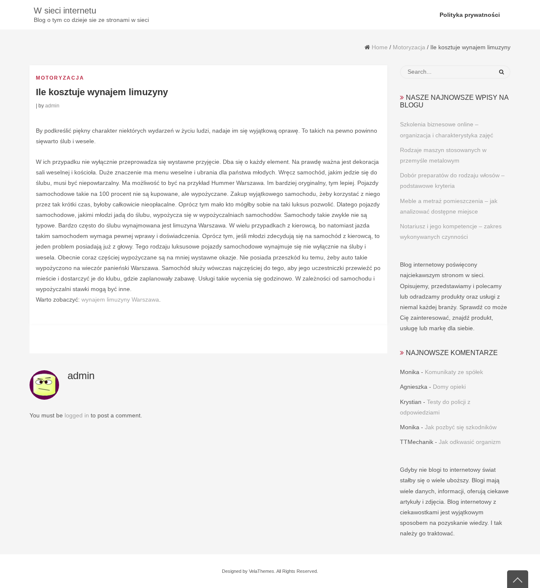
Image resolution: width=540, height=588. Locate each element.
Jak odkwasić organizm (470, 441)
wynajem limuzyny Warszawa (120, 299)
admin (52, 106)
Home (380, 47)
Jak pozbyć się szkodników (461, 427)
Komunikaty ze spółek (454, 372)
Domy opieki (449, 386)
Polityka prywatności (470, 14)
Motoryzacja (409, 47)
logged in (77, 415)
